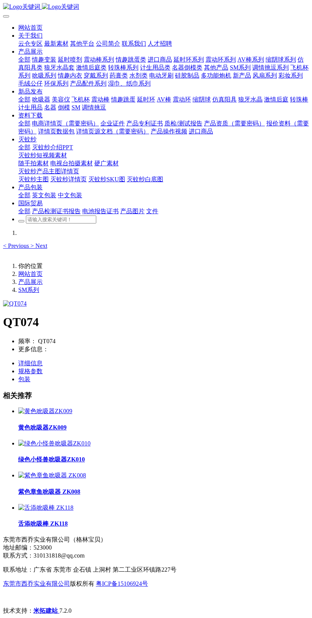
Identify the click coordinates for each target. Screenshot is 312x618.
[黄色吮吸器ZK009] (45, 411)
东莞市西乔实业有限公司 (36, 583)
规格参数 (30, 371)
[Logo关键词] (156, 7)
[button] (16, 245)
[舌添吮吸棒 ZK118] (45, 507)
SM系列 (28, 290)
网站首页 (30, 27)
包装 (24, 379)
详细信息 (30, 363)
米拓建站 (46, 610)
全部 (24, 59)
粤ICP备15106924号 (122, 583)
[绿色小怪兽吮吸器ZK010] (54, 443)
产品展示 (30, 282)
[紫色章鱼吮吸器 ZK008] (52, 475)
